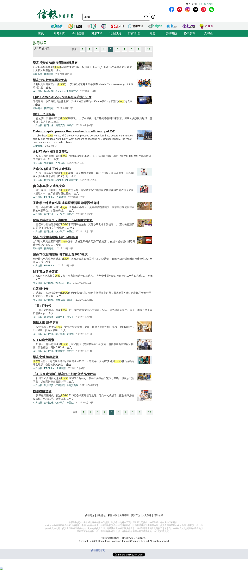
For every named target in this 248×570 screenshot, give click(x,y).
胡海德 (70, 334)
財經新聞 (48, 91)
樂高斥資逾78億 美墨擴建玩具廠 (55, 62)
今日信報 (78, 33)
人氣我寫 (61, 197)
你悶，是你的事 (44, 114)
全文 (58, 70)
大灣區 (208, 33)
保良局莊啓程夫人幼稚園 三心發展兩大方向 (63, 220)
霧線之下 (60, 317)
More (69, 142)
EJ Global (49, 197)
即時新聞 (59, 33)
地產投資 (115, 33)
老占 (69, 282)
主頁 (41, 33)
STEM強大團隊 (43, 340)
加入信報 (147, 515)
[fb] (171, 9)
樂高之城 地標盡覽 (46, 357)
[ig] (187, 9)
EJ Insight (38, 146)
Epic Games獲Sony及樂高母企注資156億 (62, 97)
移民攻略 (189, 33)
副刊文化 (48, 125)
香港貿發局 (72, 385)
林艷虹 (70, 214)
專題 (152, 33)
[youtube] (179, 9)
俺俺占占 (60, 282)
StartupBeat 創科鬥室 (66, 91)
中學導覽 (60, 351)
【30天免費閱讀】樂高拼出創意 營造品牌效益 (64, 374)
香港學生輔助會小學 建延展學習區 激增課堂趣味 (66, 203)
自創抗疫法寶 (42, 391)
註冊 (194, 4)
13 (148, 49)
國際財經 (48, 74)
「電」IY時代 (42, 305)
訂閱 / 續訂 (207, 4)
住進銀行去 (40, 288)
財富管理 (134, 33)
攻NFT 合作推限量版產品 (50, 151)
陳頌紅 (70, 125)
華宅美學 (60, 334)
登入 (188, 4)
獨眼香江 (48, 163)
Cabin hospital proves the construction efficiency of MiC (74, 131)
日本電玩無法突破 (45, 271)
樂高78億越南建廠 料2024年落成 (55, 237)
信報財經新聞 (98, 550)
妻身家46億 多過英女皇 (49, 186)
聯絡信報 (158, 515)
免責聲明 (124, 515)
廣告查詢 (135, 515)
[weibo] (203, 9)
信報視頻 (171, 33)
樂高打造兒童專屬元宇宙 (50, 80)
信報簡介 (89, 515)
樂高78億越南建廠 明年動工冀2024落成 (60, 254)
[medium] (195, 9)
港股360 (96, 33)
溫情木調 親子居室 (46, 322)
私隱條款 (112, 515)
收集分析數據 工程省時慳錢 (52, 169)
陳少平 (70, 317)
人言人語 (60, 163)
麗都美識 (60, 125)
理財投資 (48, 317)
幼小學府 (60, 214)
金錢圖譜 (61, 368)
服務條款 (101, 515)
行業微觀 (60, 385)
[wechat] (211, 9)
